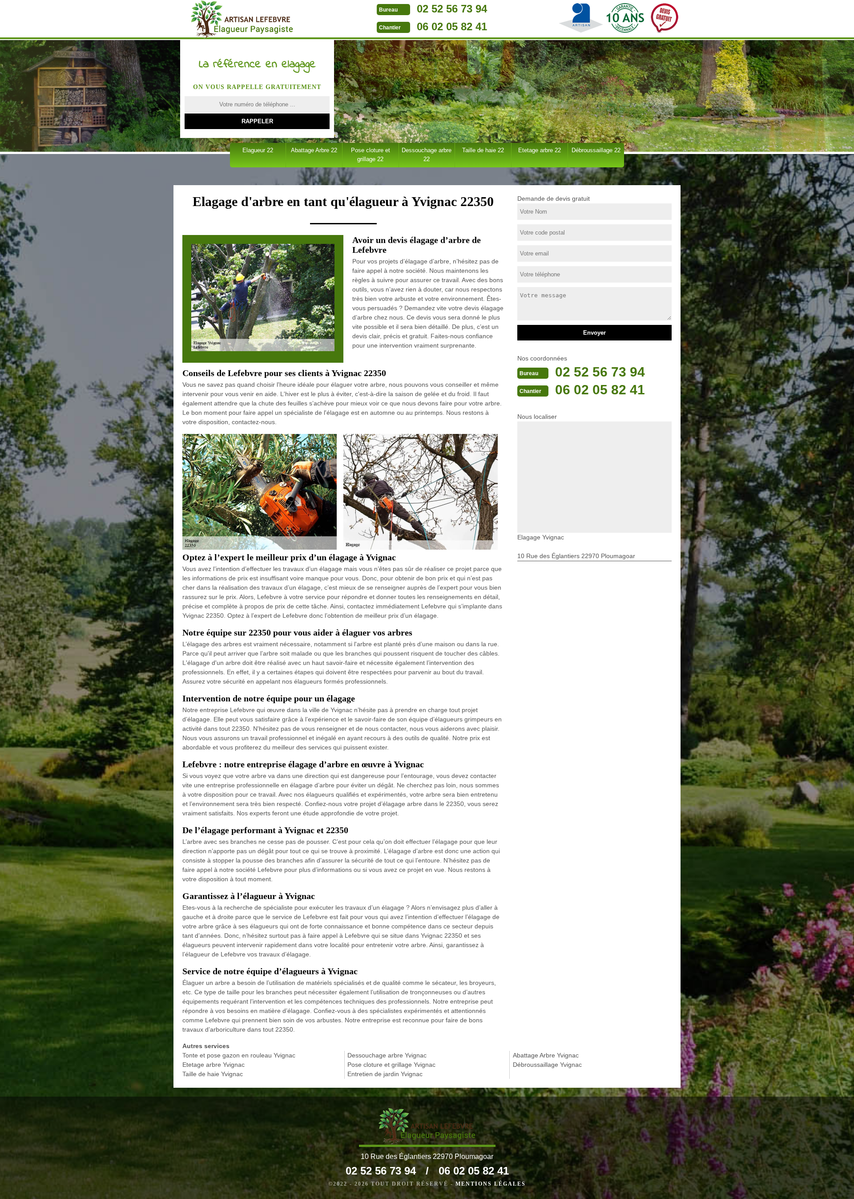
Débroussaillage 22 (596, 150)
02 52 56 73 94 (452, 9)
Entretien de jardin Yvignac (385, 1073)
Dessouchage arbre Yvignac (387, 1055)
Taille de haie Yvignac (212, 1073)
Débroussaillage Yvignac (547, 1064)
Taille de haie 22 (483, 150)
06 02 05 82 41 (452, 26)
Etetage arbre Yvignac (213, 1064)
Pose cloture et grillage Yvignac (391, 1064)
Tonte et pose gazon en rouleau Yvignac (238, 1055)
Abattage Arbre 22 (314, 150)
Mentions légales (490, 1184)
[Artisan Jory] (241, 19)
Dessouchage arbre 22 (426, 154)
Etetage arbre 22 (539, 150)
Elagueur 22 (257, 150)
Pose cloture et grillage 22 (370, 154)
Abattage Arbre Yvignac (546, 1055)
